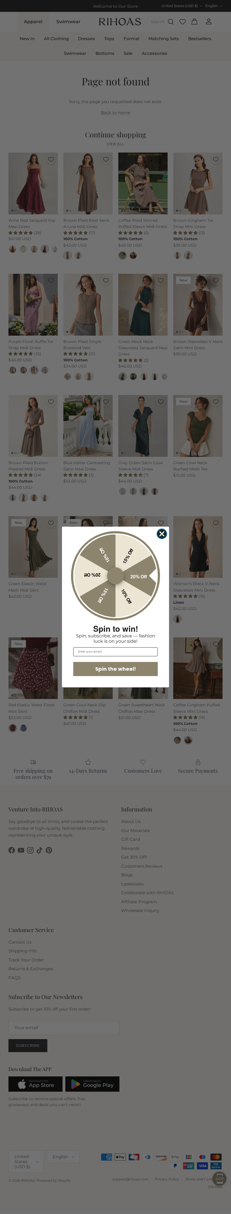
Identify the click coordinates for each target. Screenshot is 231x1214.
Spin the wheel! (115, 668)
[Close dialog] (162, 534)
